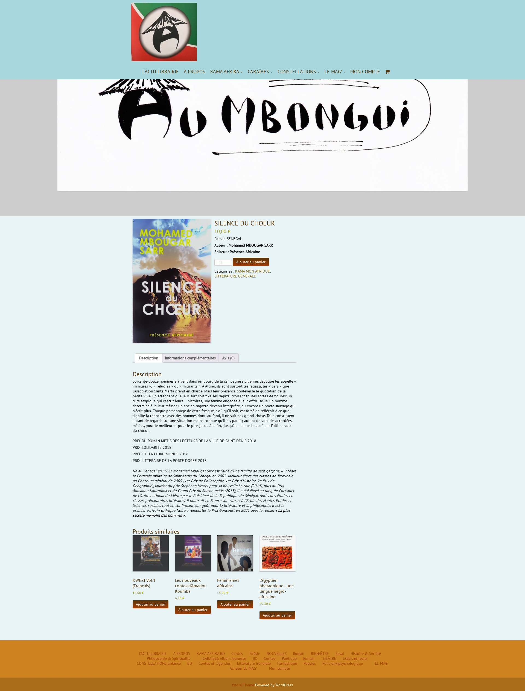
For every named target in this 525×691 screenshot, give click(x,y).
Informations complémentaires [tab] (190, 357)
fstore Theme (243, 685)
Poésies (310, 663)
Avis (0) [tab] (228, 357)
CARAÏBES (258, 71)
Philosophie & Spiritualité (169, 658)
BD (222, 653)
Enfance (174, 663)
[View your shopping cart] (388, 71)
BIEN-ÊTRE (320, 653)
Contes (237, 653)
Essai (340, 653)
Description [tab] (148, 357)
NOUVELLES (277, 653)
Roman (298, 653)
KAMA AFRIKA (224, 71)
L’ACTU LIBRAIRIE (160, 71)
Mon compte (365, 71)
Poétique (289, 658)
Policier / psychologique (342, 663)
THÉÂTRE (328, 658)
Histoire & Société (366, 653)
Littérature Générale (254, 663)
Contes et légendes (215, 663)
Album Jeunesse (233, 658)
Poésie (254, 653)
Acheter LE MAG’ (243, 668)
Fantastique (287, 663)
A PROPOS (194, 71)
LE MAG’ (333, 71)
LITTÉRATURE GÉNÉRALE (235, 276)
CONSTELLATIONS (297, 71)
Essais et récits (355, 658)
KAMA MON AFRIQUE (252, 271)
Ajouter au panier (251, 261)
